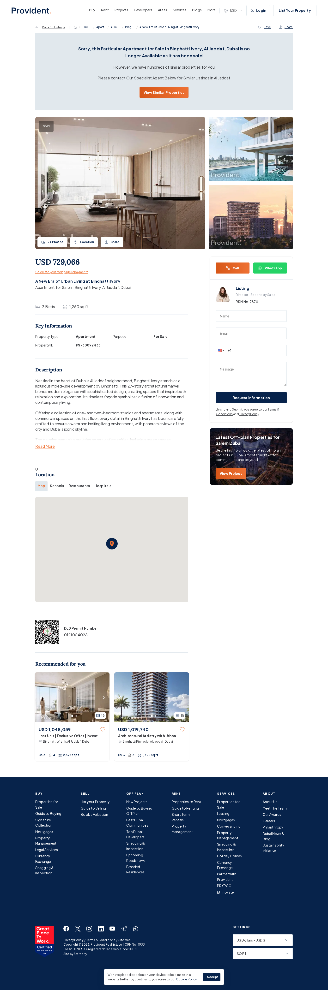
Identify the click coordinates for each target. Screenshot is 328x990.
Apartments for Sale (101, 27)
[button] (112, 543)
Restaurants (79, 485)
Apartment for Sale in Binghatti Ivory (68, 287)
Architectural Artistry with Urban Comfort (147, 736)
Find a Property (86, 27)
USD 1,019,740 (133, 729)
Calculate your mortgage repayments (61, 272)
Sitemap (124, 940)
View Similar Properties (164, 92)
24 (55, 242)
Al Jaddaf (115, 27)
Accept (213, 977)
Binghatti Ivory (130, 27)
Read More (45, 446)
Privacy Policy (249, 414)
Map (41, 485)
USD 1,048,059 (55, 729)
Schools (57, 485)
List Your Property (295, 10)
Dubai (126, 287)
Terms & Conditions (100, 940)
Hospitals (103, 485)
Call (236, 268)
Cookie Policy (186, 979)
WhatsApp (273, 268)
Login (261, 10)
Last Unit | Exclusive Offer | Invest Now (68, 736)
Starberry (80, 954)
